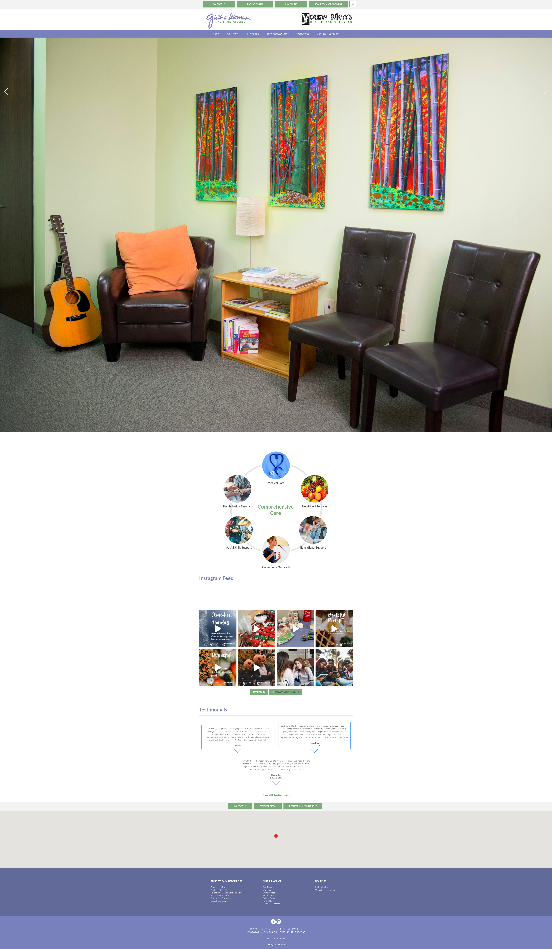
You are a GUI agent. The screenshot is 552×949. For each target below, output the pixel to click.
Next (545, 91)
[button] (276, 718)
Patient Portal (255, 4)
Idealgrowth (279, 826)
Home (216, 33)
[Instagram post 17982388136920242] (256, 549)
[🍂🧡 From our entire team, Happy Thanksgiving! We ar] (334, 510)
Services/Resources (278, 33)
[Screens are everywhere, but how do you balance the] (334, 549)
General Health (218, 769)
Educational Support (220, 782)
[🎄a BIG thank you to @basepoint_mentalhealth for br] (295, 510)
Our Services (269, 774)
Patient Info (252, 33)
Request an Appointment (328, 4)
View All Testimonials (276, 677)
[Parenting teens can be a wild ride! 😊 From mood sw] (295, 549)
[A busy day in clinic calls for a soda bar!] (256, 510)
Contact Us (219, 4)
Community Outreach (221, 780)
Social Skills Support (220, 777)
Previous (6, 91)
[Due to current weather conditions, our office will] (217, 510)
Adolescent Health (219, 771)
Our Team (232, 33)
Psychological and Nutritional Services (228, 774)
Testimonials (268, 777)
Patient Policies (322, 769)
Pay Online (291, 4)
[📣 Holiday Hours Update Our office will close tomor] (217, 549)
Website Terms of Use (325, 771)
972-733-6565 (298, 814)
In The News (268, 782)
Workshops (302, 33)
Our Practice (269, 769)
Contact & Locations (328, 33)
